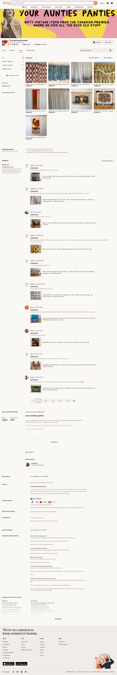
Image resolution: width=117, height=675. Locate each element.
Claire (31, 330)
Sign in (102, 3)
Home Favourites (46, 7)
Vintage (69, 7)
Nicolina (32, 188)
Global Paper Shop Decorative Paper (40, 609)
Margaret (32, 284)
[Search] (95, 3)
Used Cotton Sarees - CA (9, 613)
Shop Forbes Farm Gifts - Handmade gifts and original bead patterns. (43, 611)
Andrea (32, 377)
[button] (97, 42)
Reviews (12, 50)
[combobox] (51, 3)
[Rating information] (11, 45)
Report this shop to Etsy (8, 92)
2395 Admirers (6, 86)
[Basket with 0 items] (112, 3)
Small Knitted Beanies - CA (9, 605)
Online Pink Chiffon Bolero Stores (11, 611)
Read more (54, 442)
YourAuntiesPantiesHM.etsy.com (35, 439)
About (20, 50)
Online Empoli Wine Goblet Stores (11, 609)
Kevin (31, 307)
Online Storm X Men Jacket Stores (11, 607)
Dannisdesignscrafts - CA (37, 615)
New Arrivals (34, 7)
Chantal (32, 260)
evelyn (32, 165)
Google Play (21, 663)
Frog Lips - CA (6, 616)
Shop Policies (30, 50)
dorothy (32, 235)
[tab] (12, 58)
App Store (8, 663)
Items (3, 50)
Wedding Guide (79, 7)
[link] (32, 401)
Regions (112, 671)
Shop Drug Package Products (10, 603)
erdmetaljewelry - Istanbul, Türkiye (40, 606)
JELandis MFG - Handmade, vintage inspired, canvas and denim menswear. (43, 603)
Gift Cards (90, 7)
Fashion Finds (58, 7)
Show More (58, 619)
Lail (31, 212)
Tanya (31, 354)
